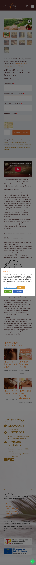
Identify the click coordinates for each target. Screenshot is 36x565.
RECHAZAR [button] (18, 291)
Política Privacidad (10, 288)
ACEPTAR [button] (8, 291)
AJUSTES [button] (21, 287)
